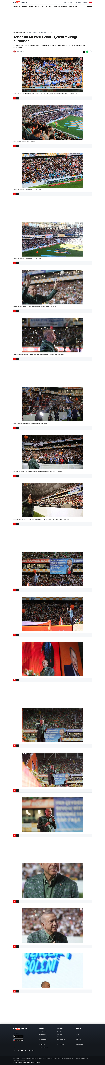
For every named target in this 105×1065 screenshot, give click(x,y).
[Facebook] (25, 1051)
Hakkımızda (78, 1032)
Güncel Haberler (43, 1032)
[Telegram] (29, 1051)
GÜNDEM (31, 6)
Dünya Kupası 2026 (44, 1047)
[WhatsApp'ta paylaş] (87, 52)
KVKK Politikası (79, 1042)
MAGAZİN (57, 6)
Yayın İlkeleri (79, 1039)
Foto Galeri (22, 32)
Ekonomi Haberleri (43, 1037)
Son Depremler (61, 1042)
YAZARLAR (24, 6)
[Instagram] (18, 1051)
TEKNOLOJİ (64, 6)
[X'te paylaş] (84, 52)
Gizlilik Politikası (79, 1044)
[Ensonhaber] (20, 2)
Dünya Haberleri (43, 1042)
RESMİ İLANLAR (73, 6)
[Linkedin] (33, 1051)
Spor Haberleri (42, 1034)
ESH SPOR (44, 6)
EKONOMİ (38, 6)
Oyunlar (59, 1037)
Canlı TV (59, 1032)
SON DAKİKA (16, 6)
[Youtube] (22, 1051)
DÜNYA (51, 6)
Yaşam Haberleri (43, 1039)
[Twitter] (14, 1051)
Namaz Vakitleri (61, 1039)
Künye (77, 1034)
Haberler (15, 32)
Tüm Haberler (42, 1044)
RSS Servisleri (60, 1044)
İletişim (77, 1037)
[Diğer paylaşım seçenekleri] (90, 52)
